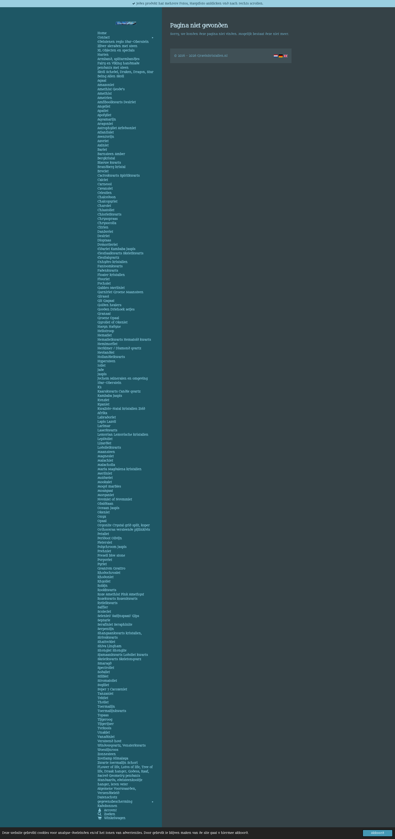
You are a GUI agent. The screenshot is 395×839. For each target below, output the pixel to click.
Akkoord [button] (377, 833)
